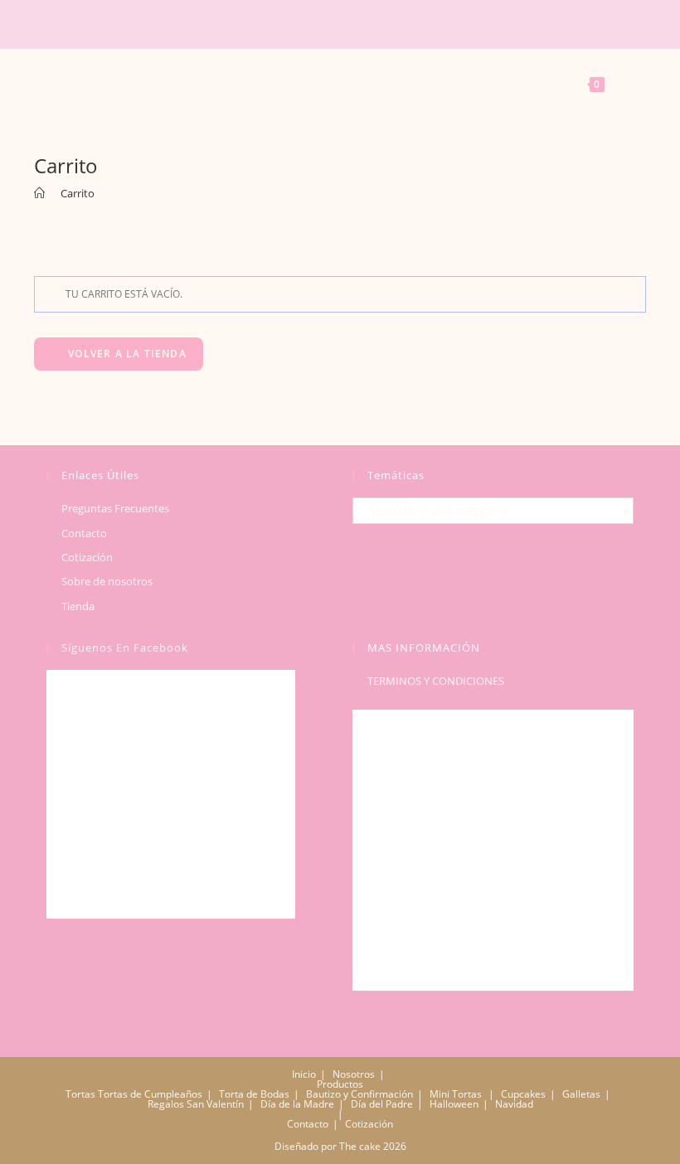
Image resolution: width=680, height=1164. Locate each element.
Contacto (84, 533)
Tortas (80, 1094)
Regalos (166, 1104)
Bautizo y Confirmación (359, 1094)
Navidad (514, 1104)
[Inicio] (39, 193)
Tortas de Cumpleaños (150, 1094)
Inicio (304, 1074)
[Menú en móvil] (57, 82)
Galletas (581, 1094)
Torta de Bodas (254, 1094)
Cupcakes (523, 1094)
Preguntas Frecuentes (115, 508)
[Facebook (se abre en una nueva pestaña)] (289, 24)
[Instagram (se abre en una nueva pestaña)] (331, 24)
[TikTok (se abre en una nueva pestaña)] (355, 24)
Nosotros (354, 1074)
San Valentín (215, 1104)
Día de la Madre (297, 1104)
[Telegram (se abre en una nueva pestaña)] (378, 24)
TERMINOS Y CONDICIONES (435, 680)
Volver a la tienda (126, 354)
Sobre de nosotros (107, 581)
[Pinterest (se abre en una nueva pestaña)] (308, 24)
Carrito (78, 193)
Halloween (454, 1104)
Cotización (87, 557)
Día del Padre (382, 1104)
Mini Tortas (456, 1094)
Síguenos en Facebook (124, 647)
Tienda (78, 606)
